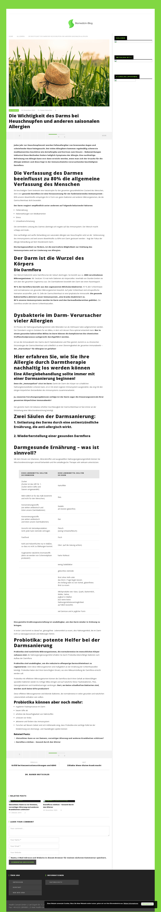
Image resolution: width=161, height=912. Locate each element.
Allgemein (21, 36)
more (104, 135)
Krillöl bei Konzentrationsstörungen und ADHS (34, 764)
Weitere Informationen (131, 903)
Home (11, 36)
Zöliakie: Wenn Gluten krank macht (84, 764)
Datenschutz (56, 882)
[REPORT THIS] (26, 135)
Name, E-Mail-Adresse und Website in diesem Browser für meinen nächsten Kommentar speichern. (58, 858)
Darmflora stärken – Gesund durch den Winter (38, 742)
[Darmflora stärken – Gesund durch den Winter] (59, 801)
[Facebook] (149, 11)
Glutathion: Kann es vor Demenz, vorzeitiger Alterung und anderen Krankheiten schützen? (60, 738)
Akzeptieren (147, 904)
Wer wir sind (19, 893)
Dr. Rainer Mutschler (45, 110)
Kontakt (17, 887)
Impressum (18, 882)
